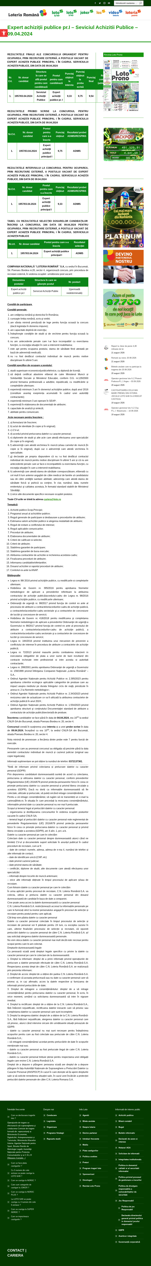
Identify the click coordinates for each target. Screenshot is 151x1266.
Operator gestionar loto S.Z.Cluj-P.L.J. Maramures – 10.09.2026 (125, 409)
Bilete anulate (89, 1121)
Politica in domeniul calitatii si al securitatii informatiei (129, 1168)
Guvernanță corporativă (129, 1242)
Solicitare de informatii (129, 1153)
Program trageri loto (92, 1168)
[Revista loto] (121, 85)
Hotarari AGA (125, 1148)
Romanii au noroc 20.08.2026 (123, 358)
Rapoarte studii (54, 1139)
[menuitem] (57, 12)
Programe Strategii (55, 1133)
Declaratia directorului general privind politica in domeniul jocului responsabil (132, 1219)
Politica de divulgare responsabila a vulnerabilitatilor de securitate (128, 1190)
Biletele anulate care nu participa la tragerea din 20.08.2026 (126, 368)
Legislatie (51, 1121)
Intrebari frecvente (91, 1139)
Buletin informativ (127, 1133)
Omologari (87, 1180)
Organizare (52, 1127)
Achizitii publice (126, 1115)
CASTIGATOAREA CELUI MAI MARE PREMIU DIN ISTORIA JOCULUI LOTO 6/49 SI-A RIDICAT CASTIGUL (126, 394)
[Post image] (106, 348)
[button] (4, 33)
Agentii (86, 1115)
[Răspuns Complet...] (16, 1158)
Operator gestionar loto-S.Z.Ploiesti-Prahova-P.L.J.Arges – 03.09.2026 (126, 379)
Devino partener (90, 1133)
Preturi (86, 1162)
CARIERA (15, 1255)
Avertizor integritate (128, 1236)
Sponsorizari (88, 1174)
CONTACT (15, 1250)
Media (85, 1145)
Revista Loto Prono (91, 1186)
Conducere (52, 1115)
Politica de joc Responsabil (128, 1208)
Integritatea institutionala (130, 1159)
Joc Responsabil (126, 1201)
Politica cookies (90, 1156)
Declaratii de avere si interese (128, 1140)
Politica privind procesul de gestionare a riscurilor (130, 1178)
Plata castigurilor (90, 1151)
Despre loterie (89, 1127)
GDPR (121, 1230)
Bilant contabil (125, 1121)
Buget (121, 1127)
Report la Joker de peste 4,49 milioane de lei (124, 347)
